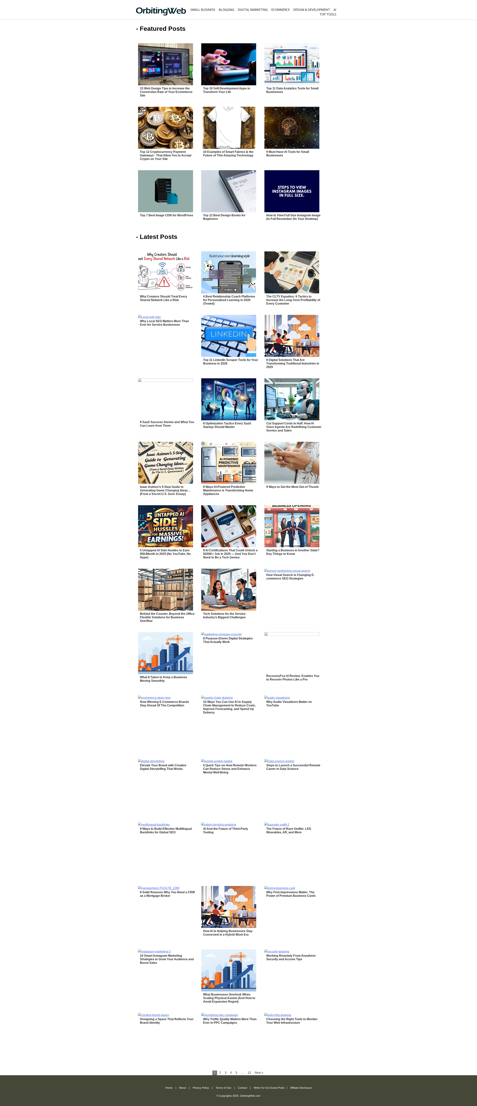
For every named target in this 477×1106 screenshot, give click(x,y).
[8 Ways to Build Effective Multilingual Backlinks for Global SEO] (154, 824)
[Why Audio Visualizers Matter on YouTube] (277, 697)
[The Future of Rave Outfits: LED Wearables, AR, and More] (276, 824)
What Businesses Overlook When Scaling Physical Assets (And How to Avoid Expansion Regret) (229, 998)
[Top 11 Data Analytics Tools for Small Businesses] (291, 84)
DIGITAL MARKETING (253, 10)
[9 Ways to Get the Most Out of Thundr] (291, 482)
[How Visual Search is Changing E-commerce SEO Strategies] (287, 570)
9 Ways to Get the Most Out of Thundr (292, 486)
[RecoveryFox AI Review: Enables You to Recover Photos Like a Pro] (291, 634)
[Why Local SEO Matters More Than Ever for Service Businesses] (149, 317)
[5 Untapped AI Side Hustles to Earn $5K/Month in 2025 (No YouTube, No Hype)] (165, 546)
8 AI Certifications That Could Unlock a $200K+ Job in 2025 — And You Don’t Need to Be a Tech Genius (230, 554)
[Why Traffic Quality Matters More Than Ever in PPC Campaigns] (219, 1015)
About (182, 1087)
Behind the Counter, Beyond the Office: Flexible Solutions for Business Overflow (167, 617)
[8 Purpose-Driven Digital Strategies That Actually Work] (221, 634)
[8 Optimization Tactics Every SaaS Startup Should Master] (228, 419)
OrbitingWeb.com (250, 1095)
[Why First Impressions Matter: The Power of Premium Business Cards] (279, 888)
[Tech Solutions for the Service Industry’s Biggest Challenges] (228, 609)
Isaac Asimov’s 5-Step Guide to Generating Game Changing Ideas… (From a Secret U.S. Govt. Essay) (165, 490)
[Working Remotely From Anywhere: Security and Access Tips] (276, 951)
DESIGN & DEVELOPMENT (311, 10)
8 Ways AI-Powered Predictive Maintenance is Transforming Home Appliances (228, 490)
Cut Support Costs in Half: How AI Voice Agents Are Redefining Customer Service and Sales (293, 427)
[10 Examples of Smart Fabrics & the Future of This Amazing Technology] (228, 147)
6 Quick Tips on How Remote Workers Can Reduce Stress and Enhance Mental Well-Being (230, 769)
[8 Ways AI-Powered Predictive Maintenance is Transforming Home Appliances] (228, 482)
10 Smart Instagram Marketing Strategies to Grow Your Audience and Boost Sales (167, 959)
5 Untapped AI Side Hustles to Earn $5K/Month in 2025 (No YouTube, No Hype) (165, 554)
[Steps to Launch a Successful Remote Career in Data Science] (279, 761)
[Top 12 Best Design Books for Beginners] (228, 211)
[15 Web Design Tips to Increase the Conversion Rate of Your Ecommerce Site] (165, 84)
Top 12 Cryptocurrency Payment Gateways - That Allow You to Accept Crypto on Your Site (165, 155)
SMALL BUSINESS (202, 10)
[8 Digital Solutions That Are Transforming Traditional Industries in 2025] (291, 355)
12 (249, 1072)
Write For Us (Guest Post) (269, 1087)
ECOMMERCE (280, 10)
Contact (242, 1087)
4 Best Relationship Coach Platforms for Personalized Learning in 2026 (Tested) (229, 300)
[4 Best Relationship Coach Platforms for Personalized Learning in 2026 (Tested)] (228, 292)
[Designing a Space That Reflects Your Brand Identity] (153, 1015)
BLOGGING (226, 10)
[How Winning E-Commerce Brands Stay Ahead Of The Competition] (154, 697)
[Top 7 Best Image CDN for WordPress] (165, 211)
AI (335, 10)
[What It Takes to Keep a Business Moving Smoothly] (165, 673)
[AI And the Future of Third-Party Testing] (218, 824)
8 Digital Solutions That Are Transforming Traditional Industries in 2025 (292, 363)
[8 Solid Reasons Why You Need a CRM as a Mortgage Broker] (158, 888)
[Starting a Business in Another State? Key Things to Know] (291, 546)
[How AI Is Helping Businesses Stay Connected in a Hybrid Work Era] (228, 927)
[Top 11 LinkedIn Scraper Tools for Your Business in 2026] (228, 355)
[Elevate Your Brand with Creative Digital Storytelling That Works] (151, 761)
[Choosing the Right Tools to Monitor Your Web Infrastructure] (277, 1015)
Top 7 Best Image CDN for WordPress (166, 215)
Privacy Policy (201, 1087)
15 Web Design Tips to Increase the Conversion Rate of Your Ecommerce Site (166, 92)
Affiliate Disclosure (301, 1087)
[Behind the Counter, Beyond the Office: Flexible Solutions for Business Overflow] (165, 609)
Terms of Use (223, 1087)
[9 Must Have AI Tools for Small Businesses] (291, 147)
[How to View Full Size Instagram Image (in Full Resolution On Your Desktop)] (291, 211)
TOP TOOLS (328, 14)
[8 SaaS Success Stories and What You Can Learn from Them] (165, 381)
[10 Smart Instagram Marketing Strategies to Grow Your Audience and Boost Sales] (154, 951)
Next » (259, 1072)
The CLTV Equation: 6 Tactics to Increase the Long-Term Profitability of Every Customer (293, 300)
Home (169, 1087)
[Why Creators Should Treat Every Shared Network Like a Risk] (165, 292)
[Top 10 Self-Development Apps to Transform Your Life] (228, 84)
